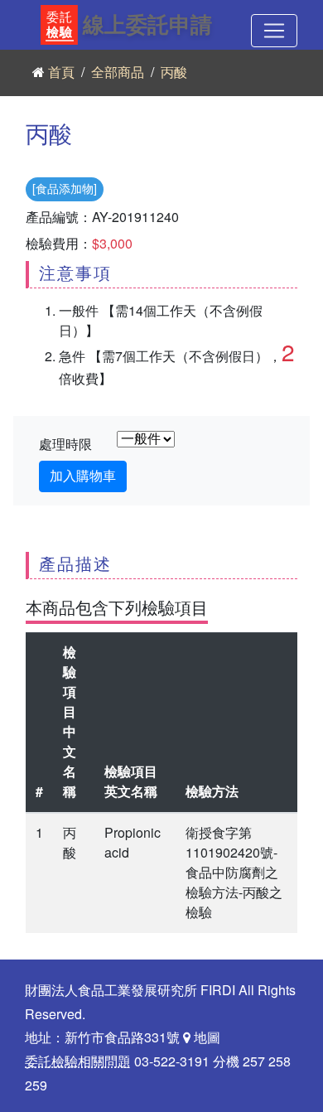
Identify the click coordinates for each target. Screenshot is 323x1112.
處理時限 (65, 445)
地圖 (205, 1038)
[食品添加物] (64, 189)
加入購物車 (83, 476)
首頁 (61, 73)
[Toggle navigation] (274, 30)
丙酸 (174, 73)
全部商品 (117, 73)
